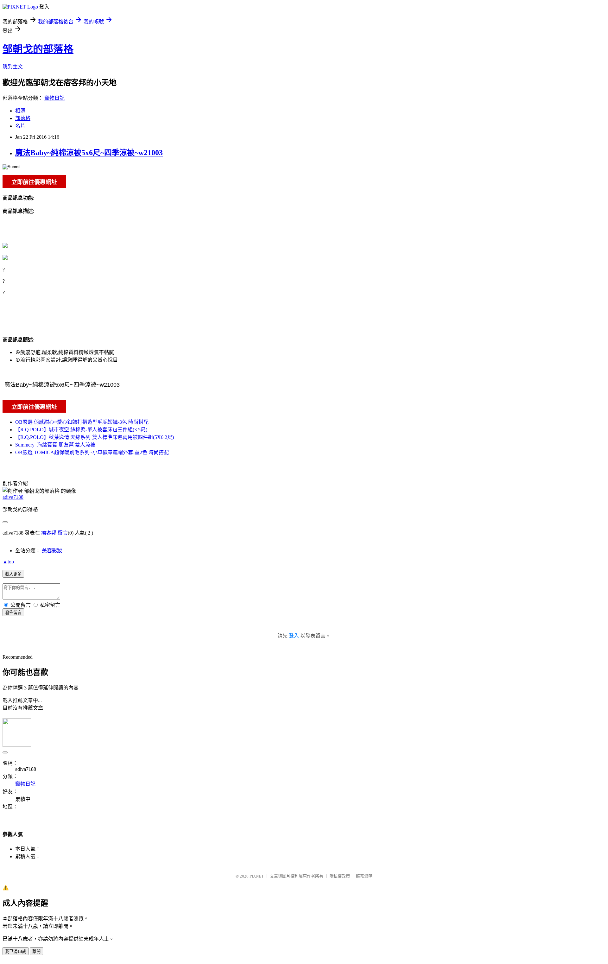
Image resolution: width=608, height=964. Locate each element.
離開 (36, 951)
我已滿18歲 (15, 951)
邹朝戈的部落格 (38, 49)
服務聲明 (364, 876)
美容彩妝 (52, 550)
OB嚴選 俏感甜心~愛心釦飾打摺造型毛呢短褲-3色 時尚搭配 (82, 422)
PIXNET (257, 876)
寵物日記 (54, 98)
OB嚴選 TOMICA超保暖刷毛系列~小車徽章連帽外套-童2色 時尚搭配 (92, 452)
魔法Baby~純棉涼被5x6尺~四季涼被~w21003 (89, 153)
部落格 (22, 118)
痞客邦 (48, 533)
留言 (63, 533)
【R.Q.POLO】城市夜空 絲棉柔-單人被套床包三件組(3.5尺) (81, 429)
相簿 (20, 110)
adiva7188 (13, 497)
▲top (8, 561)
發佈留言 (13, 612)
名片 (20, 126)
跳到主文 (13, 66)
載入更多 (13, 574)
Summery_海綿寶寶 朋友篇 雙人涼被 (55, 444)
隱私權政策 (339, 876)
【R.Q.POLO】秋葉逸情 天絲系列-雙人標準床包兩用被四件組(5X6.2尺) (94, 437)
